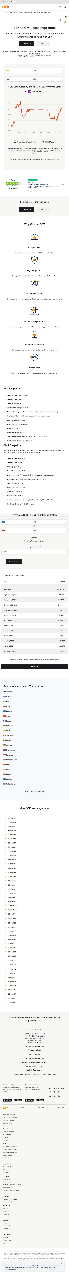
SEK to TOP (12, 964)
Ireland (8, 769)
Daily (27, 541)
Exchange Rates (12, 12)
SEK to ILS (11, 885)
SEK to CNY (12, 843)
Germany (9, 745)
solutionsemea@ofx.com (34, 1066)
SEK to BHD (12, 826)
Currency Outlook (8, 1166)
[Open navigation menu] (65, 7)
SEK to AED (12, 818)
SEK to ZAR (12, 1002)
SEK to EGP (12, 855)
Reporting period (34, 547)
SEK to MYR (12, 914)
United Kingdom (11, 760)
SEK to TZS (12, 973)
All (43, 92)
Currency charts (7, 1155)
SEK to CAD (12, 830)
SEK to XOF (12, 994)
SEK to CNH (12, 839)
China (8, 764)
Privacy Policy (6, 1214)
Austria (8, 716)
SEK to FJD (12, 864)
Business (5, 2)
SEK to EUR (12, 859)
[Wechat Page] (50, 1096)
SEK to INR (12, 889)
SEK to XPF (12, 998)
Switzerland (10, 735)
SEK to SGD (12, 956)
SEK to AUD (12, 822)
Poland (8, 706)
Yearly (43, 541)
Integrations (6, 1137)
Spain (8, 730)
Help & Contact (40, 1107)
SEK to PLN (12, 944)
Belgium (9, 740)
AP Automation (7, 1134)
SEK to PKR (12, 939)
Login (59, 7)
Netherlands (10, 750)
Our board (6, 1237)
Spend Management (8, 1131)
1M (34, 92)
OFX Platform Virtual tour (10, 1146)
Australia (9, 692)
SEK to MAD (12, 906)
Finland (8, 696)
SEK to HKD (12, 873)
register (25, 56)
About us (5, 1208)
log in (32, 56)
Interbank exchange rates (10, 1149)
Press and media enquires (10, 1199)
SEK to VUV (12, 986)
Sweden (22, 420)
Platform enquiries (8, 1202)
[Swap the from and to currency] (35, 75)
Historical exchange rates (10, 1152)
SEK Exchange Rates (25, 12)
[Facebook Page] (50, 1092)
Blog (4, 1169)
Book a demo (60, 1107)
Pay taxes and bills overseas (11, 1190)
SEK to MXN (12, 910)
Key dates (5, 1228)
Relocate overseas (8, 1187)
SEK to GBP (12, 868)
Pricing (5, 1140)
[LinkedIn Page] (54, 1092)
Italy (7, 701)
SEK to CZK (12, 847)
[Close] (61, 1263)
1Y (37, 92)
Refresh (52, 142)
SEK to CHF (12, 835)
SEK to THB (12, 960)
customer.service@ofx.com (34, 1046)
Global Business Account (10, 1117)
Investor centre (7, 1223)
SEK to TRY (12, 969)
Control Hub (6, 1129)
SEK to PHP (12, 935)
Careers (5, 1243)
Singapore (9, 755)
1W (30, 92)
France (8, 721)
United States (11, 784)
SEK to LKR (12, 901)
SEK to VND (12, 981)
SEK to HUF (12, 877)
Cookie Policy (12, 1269)
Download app (7, 1182)
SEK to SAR (12, 948)
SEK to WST (12, 990)
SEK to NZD (12, 923)
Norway (9, 774)
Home (4, 12)
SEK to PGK (12, 931)
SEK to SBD (12, 952)
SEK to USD (12, 977)
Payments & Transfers (9, 1120)
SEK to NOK (12, 919)
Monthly (35, 541)
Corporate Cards (7, 1123)
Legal (4, 1211)
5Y (40, 92)
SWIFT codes (6, 1158)
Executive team (7, 1240)
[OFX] (5, 6)
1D (25, 92)
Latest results (6, 1226)
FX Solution (6, 1126)
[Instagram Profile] (58, 1096)
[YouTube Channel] (54, 1096)
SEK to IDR (12, 881)
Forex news (6, 1172)
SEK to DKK (12, 851)
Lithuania (9, 726)
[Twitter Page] (58, 1092)
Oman (22, 483)
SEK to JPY (12, 893)
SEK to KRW (12, 897)
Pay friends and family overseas (12, 1184)
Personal (13, 2)
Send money (6, 1179)
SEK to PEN (12, 927)
